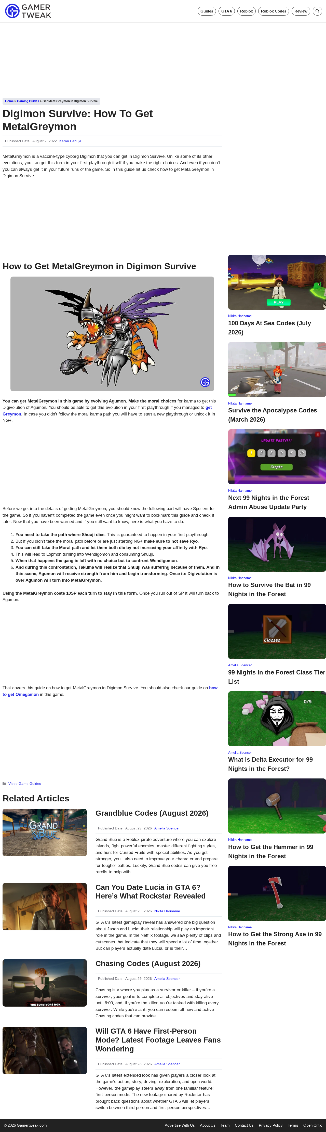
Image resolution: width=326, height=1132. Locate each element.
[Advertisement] (163, 58)
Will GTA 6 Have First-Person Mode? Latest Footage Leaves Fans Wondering (158, 1040)
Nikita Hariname (167, 911)
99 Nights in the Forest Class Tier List (276, 677)
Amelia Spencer (167, 828)
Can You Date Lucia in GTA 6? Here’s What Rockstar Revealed (151, 891)
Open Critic (312, 1125)
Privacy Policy (271, 1125)
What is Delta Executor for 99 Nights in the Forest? (270, 764)
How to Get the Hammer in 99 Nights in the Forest (270, 851)
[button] (317, 11)
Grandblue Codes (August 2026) (152, 813)
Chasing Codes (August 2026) (148, 963)
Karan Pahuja (70, 141)
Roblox (246, 11)
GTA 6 (226, 11)
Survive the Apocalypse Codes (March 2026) (272, 415)
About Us (207, 1125)
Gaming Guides (28, 101)
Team (225, 1125)
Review (300, 11)
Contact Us (244, 1125)
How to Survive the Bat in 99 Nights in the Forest (269, 589)
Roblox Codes (273, 11)
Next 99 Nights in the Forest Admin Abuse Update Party (268, 502)
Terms (293, 1125)
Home (9, 101)
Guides (206, 11)
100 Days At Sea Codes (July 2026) (269, 328)
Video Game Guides (24, 784)
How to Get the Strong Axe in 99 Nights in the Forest (275, 939)
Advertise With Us (180, 1125)
